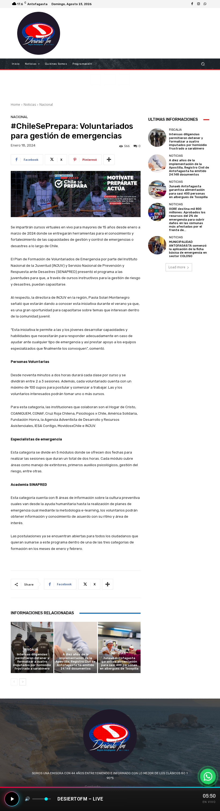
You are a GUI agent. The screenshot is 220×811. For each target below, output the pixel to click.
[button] (203, 64)
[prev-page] (14, 681)
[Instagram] (198, 4)
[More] (109, 159)
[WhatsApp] (205, 4)
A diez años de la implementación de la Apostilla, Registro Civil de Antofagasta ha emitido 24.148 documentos (76, 661)
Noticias (30, 104)
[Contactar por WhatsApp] (208, 776)
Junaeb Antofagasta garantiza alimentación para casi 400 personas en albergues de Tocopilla (119, 663)
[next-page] (22, 681)
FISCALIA (31, 649)
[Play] (11, 798)
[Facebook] (192, 4)
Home (15, 104)
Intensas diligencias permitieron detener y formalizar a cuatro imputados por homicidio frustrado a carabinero (32, 661)
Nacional (46, 104)
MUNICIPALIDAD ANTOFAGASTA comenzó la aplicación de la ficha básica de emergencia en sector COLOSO (188, 249)
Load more (176, 267)
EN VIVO (209, 802)
